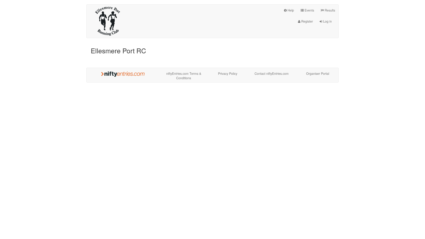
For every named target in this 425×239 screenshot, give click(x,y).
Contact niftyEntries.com (272, 73)
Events (309, 10)
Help (290, 10)
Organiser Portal (317, 73)
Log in (327, 21)
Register (306, 21)
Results (329, 10)
